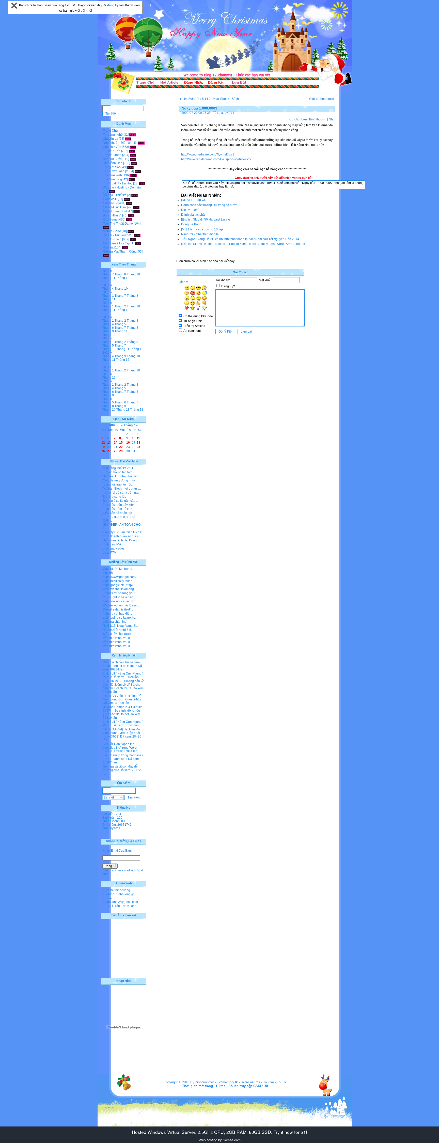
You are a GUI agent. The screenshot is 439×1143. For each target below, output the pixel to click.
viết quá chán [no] (115, 621)
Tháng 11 (108, 278)
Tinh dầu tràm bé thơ (117, 509)
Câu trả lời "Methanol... (118, 569)
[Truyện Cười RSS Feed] (132, 151)
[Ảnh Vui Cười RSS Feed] (133, 159)
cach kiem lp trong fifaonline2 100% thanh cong (123, 757)
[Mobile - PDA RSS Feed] (131, 231)
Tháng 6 (108, 328)
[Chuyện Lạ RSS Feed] (128, 138)
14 (115, 442)
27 (109, 451)
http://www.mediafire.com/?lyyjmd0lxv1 (207, 154)
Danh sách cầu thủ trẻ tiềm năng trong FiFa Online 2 (121, 664)
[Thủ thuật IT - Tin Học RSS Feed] (142, 183)
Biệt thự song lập (114, 496)
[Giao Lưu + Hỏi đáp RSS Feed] (138, 243)
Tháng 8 (120, 274)
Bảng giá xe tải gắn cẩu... (120, 501)
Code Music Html (115, 207)
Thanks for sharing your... (120, 593)
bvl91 (228, 113)
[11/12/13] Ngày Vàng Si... (120, 626)
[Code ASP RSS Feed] (127, 199)
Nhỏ (332, 119)
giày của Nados (113, 548)
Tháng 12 (122, 278)
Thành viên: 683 (113, 821)
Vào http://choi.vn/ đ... (117, 638)
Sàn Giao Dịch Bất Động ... (121, 540)
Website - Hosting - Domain (122, 187)
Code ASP (110, 199)
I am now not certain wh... (120, 601)
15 (121, 442)
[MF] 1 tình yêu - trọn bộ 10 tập (202, 229)
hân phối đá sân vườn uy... (121, 492)
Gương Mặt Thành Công (120, 251)
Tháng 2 (120, 306)
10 (133, 438)
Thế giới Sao (112, 167)
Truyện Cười (111, 151)
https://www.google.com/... (120, 577)
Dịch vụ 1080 (190, 210)
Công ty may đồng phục (119, 480)
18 (138, 442)
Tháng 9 (108, 331)
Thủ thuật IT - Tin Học (117, 183)
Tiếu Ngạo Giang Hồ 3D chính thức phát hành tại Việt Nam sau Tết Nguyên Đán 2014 (240, 239)
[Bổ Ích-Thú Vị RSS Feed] (131, 215)
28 (115, 451)
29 (121, 451)
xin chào (109, 573)
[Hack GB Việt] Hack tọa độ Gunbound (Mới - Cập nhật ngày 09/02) (121, 733)
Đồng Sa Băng (191, 224)
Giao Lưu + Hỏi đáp (116, 243)
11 (138, 438)
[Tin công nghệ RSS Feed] (132, 134)
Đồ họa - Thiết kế (115, 195)
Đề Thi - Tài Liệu (114, 235)
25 (138, 447)
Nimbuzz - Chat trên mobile (200, 234)
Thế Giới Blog (112, 179)
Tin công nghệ (113, 134)
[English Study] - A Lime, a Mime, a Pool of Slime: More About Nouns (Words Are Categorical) (244, 244)
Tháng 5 (120, 324)
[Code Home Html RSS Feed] (136, 211)
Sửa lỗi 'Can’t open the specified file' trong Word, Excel (120, 747)
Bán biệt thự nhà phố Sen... (121, 476)
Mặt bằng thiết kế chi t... (119, 468)
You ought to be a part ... (119, 597)
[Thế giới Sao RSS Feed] (130, 167)
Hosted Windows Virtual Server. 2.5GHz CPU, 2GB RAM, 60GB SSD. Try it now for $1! (219, 1132)
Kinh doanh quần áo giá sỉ (121, 536)
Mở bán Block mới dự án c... (122, 488)
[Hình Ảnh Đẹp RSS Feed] (134, 163)
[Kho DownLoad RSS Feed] (138, 171)
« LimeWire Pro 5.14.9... (196, 99)
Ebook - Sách (112, 239)
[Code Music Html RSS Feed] (136, 207)
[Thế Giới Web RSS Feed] (133, 175)
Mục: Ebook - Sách (226, 99)
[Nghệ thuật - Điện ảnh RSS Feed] (141, 143)
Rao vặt (108, 247)
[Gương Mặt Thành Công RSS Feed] (106, 255)
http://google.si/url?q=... (119, 585)
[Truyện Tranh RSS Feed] (133, 155)
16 (128, 442)
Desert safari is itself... (118, 609)
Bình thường (317, 119)
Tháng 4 (108, 288)
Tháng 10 (133, 274)
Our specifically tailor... (118, 581)
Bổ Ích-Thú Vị (112, 215)
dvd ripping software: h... (119, 617)
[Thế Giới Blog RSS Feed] (132, 179)
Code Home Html (115, 211)
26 (103, 451)
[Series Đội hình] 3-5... (118, 630)
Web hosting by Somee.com (220, 1139)
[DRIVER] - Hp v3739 (195, 200)
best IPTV (109, 552)
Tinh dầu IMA (112, 544)
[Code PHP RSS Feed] (129, 203)
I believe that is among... (119, 589)
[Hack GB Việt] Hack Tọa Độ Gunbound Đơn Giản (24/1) (122, 697)
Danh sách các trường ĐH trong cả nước (209, 205)
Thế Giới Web (112, 175)
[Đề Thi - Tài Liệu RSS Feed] (137, 235)
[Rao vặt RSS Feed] (125, 247)
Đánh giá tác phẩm (194, 214)
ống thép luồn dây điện (119, 505)
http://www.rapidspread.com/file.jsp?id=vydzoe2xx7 (216, 159)
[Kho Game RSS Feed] (129, 219)
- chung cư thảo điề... (117, 613)
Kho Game (110, 219)
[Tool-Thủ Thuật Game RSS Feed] (106, 227)
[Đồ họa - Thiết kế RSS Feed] (134, 195)
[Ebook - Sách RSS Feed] (133, 239)
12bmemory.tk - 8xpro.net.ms (238, 1082)
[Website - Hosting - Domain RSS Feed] (112, 191)
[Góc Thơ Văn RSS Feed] (133, 147)
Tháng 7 (108, 274)
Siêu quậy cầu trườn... (118, 634)
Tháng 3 (132, 320)
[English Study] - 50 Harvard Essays (205, 219)
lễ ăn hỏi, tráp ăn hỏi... (118, 484)
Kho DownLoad (113, 171)
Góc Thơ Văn (112, 147)
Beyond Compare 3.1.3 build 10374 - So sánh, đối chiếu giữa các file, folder (123, 710)
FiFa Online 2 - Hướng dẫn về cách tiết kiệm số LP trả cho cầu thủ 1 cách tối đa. (123, 684)
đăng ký (113, 5)
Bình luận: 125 (112, 817)
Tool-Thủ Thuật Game (118, 223)
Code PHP (110, 203)
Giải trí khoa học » (321, 99)
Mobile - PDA (112, 231)
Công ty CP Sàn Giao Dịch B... (124, 532)
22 (121, 447)
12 (103, 442)
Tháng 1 (108, 296)
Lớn (304, 119)
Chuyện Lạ (110, 138)
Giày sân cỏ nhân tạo (117, 513)
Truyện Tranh (112, 155)
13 (109, 442)
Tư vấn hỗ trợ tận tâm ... (119, 472)
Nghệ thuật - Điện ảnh (118, 143)
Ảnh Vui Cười (112, 159)
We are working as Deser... (121, 605)
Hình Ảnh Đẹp (112, 163)
